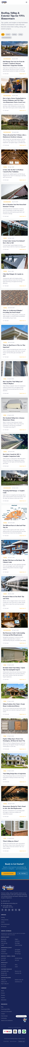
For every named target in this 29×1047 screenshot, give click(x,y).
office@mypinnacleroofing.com (10, 903)
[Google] (19, 910)
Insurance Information (6, 1011)
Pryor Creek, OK (5, 983)
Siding (20, 34)
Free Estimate (4, 1016)
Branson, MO (18, 971)
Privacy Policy (6, 1041)
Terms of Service (13, 1041)
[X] (16, 910)
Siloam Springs (18, 945)
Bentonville (3, 939)
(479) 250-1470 (6, 901)
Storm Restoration (6, 37)
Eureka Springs (18, 958)
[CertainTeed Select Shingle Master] (15, 1031)
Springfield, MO (5, 971)
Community (4, 1018)
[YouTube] (9, 910)
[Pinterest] (12, 910)
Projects (3, 997)
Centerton (17, 941)
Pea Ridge (17, 943)
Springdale (17, 949)
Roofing (14, 34)
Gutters (8, 34)
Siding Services (4, 919)
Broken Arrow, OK (19, 979)
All (2, 34)
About (2, 990)
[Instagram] (6, 910)
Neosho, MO (4, 975)
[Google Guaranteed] (24, 1031)
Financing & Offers (5, 1009)
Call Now (23, 873)
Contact (3, 1013)
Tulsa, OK (3, 979)
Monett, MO (4, 973)
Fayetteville (3, 949)
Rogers (16, 939)
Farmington (17, 951)
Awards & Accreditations (7, 1020)
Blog (2, 1007)
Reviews (3, 995)
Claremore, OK (18, 981)
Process (3, 993)
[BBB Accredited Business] (19, 1031)
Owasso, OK (4, 981)
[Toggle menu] (26, 2)
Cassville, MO (18, 973)
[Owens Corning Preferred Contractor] (7, 1031)
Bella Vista (3, 941)
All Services (3, 926)
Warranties (3, 999)
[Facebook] (2, 910)
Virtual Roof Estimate (8, 873)
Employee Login (21, 1041)
